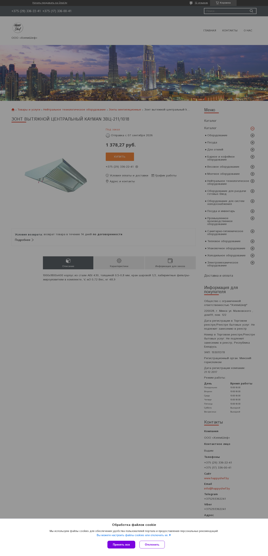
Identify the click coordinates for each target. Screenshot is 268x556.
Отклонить (152, 544)
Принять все (121, 544)
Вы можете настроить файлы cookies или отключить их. (133, 535)
